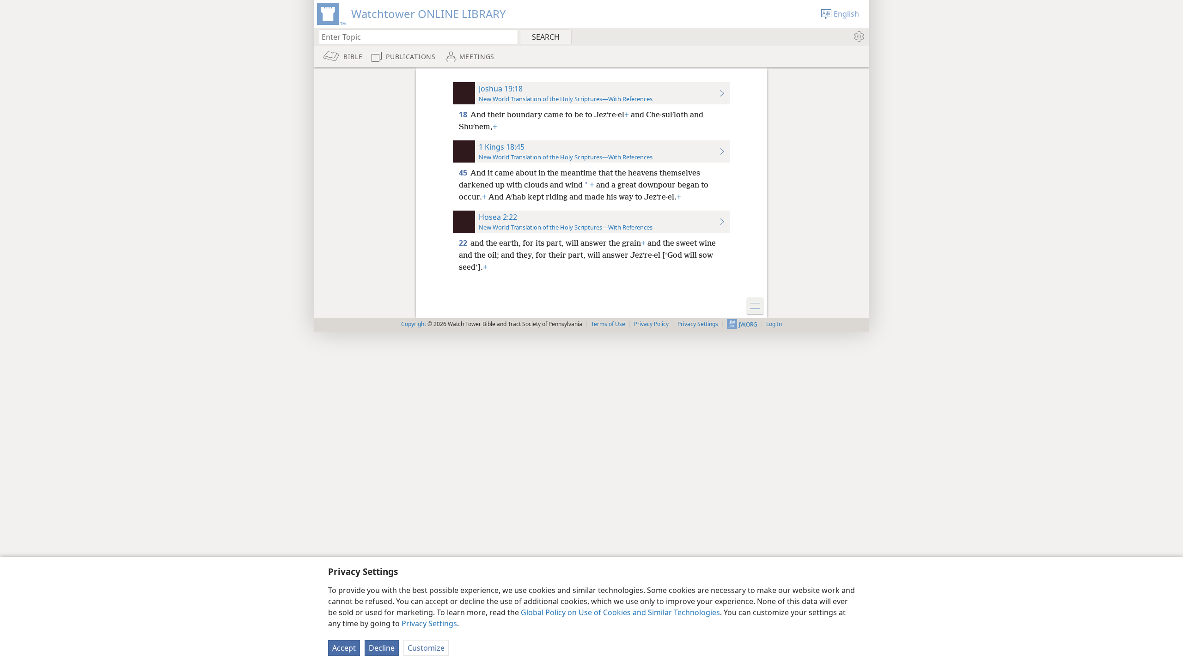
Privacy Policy (651, 323)
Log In (774, 323)
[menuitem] (858, 36)
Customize (426, 648)
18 (464, 114)
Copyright (413, 324)
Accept (344, 648)
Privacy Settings (429, 623)
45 (464, 173)
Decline (382, 648)
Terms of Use (608, 323)
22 (464, 243)
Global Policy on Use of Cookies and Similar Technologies (620, 612)
